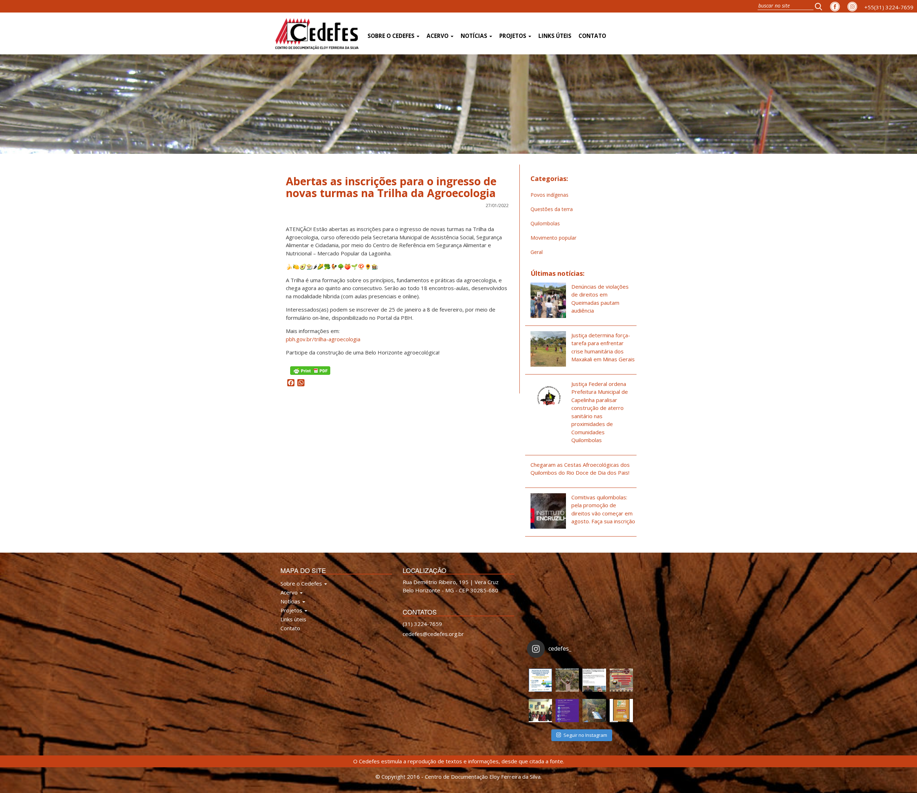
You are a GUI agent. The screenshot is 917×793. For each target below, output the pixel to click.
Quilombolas (545, 223)
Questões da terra (551, 209)
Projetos (513, 36)
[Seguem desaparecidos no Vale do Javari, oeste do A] (594, 680)
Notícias (475, 36)
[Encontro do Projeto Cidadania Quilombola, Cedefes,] (540, 710)
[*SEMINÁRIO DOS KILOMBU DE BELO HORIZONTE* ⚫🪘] (621, 710)
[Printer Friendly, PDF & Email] (310, 369)
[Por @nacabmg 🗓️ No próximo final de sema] (540, 680)
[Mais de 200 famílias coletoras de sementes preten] (567, 680)
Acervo (438, 36)
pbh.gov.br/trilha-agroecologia (323, 339)
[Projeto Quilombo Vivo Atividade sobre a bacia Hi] (594, 710)
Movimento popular (553, 237)
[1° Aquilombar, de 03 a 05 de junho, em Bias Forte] (621, 680)
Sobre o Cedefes (392, 36)
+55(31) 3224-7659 (888, 7)
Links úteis (554, 36)
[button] (820, 6)
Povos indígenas (549, 194)
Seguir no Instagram (585, 735)
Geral (536, 252)
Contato (592, 36)
